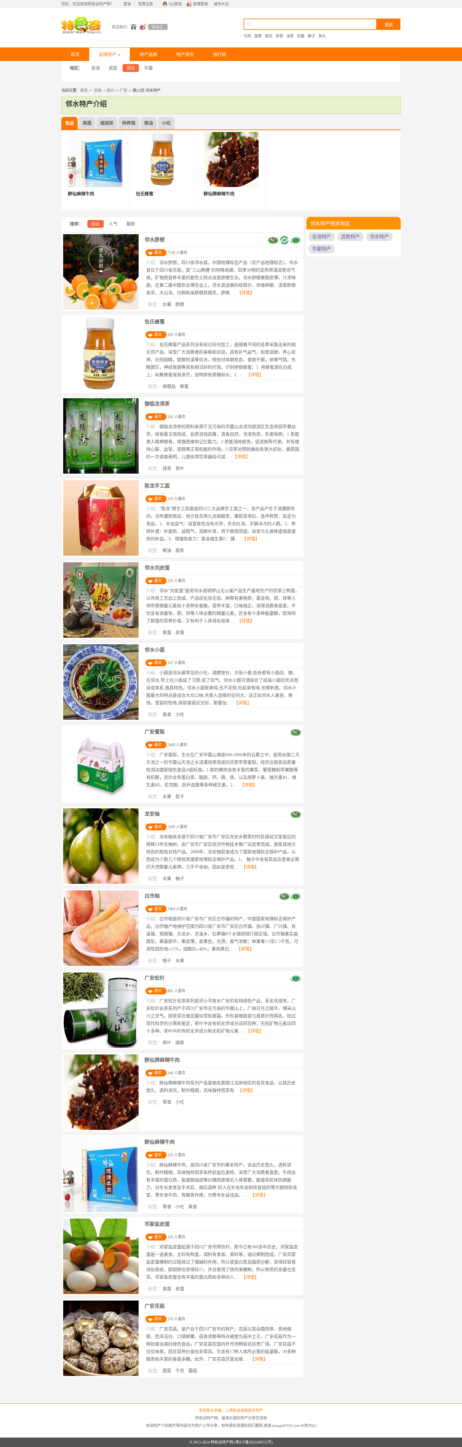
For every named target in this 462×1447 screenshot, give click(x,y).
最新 (130, 224)
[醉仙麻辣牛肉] (101, 1210)
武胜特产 (350, 236)
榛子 (311, 36)
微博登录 (200, 4)
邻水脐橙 (155, 239)
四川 (110, 90)
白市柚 (152, 896)
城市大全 (221, 4)
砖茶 (279, 36)
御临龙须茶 (157, 403)
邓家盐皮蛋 (157, 1224)
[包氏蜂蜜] (101, 390)
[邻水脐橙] (101, 308)
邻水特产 (379, 236)
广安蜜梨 (155, 732)
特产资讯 (185, 54)
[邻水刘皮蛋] (101, 636)
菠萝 (258, 36)
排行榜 (219, 54)
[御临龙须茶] (101, 472)
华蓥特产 (321, 248)
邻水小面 (155, 649)
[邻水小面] (101, 718)
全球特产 (107, 54)
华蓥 (148, 68)
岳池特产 (321, 236)
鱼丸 (322, 36)
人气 (113, 224)
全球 (98, 90)
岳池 (95, 68)
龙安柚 (152, 814)
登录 (127, 4)
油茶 (290, 36)
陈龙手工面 (157, 485)
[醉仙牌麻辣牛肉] (101, 1128)
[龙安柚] (101, 882)
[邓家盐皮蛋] (101, 1292)
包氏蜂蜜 (155, 321)
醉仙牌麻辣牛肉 (162, 1060)
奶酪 (301, 36)
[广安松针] (101, 1046)
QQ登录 (175, 4)
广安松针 (155, 978)
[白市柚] (101, 964)
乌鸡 (247, 36)
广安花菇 (155, 1306)
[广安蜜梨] (101, 800)
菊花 (268, 36)
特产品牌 (148, 54)
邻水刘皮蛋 (157, 567)
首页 (75, 54)
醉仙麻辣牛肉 (160, 1142)
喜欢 (158, 252)
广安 (123, 90)
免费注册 (145, 4)
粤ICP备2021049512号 (253, 1442)
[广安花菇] (101, 1375)
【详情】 (246, 292)
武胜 (113, 68)
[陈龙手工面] (101, 554)
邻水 (130, 68)
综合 (95, 224)
